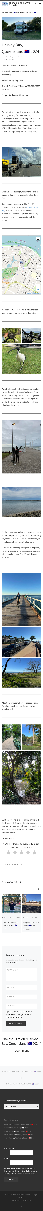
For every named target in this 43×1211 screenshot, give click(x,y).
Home (4, 12)
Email (10, 997)
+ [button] (38, 285)
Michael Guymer (10, 57)
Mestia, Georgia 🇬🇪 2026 (23, 1131)
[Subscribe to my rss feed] (21, 1206)
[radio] (8, 853)
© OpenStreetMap (36, 293)
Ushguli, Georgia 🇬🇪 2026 (19, 1128)
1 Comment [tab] (21, 1050)
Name (10, 988)
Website (11, 1006)
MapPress (29, 293)
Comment (13, 970)
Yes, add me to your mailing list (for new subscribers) (19, 1014)
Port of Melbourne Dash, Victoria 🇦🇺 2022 (11, 925)
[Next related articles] (38, 888)
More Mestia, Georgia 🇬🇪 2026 (27, 1124)
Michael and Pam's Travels (20, 1195)
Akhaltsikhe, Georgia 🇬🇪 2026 (24, 1138)
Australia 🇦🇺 (11, 12)
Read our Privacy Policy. (26, 1173)
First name (9, 1148)
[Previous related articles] (33, 888)
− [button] (38, 289)
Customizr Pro (26, 1200)
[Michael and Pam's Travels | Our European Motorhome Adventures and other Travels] (5, 3)
